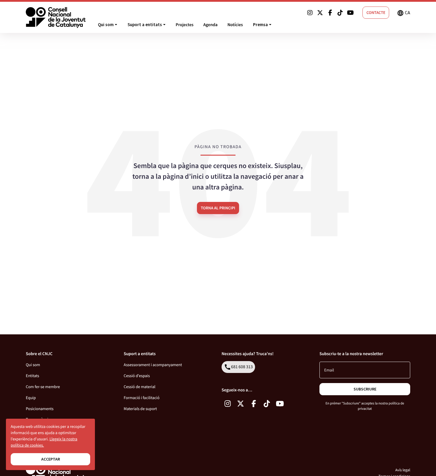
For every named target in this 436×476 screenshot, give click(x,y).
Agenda (210, 25)
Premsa (260, 24)
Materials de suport (140, 408)
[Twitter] (320, 13)
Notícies (235, 25)
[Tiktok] (340, 13)
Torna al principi (218, 208)
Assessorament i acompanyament (153, 364)
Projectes (184, 25)
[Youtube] (350, 13)
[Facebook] (330, 13)
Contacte (375, 12)
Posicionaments (39, 408)
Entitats (32, 375)
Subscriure (365, 389)
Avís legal (402, 469)
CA (403, 13)
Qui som (106, 24)
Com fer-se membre (43, 386)
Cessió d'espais (137, 375)
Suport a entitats (145, 24)
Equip (31, 397)
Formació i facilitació (142, 397)
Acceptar (50, 459)
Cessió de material (139, 386)
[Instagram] (310, 13)
